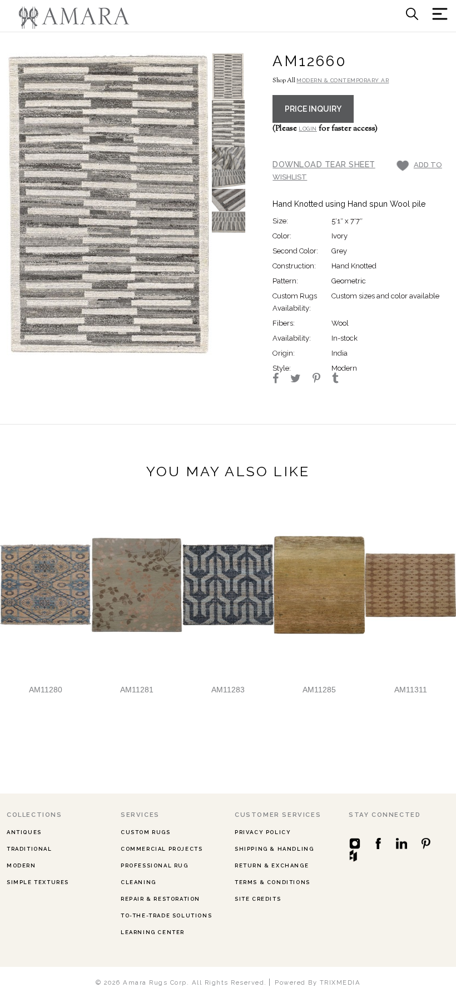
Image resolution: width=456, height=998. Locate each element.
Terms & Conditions (272, 882)
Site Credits (258, 899)
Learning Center (153, 932)
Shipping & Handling (274, 849)
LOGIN (308, 129)
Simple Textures (38, 882)
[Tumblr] (340, 380)
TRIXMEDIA (340, 982)
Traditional (29, 849)
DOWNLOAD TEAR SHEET (323, 164)
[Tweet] (300, 380)
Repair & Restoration (160, 899)
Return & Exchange (272, 865)
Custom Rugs (146, 832)
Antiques (24, 832)
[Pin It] (321, 380)
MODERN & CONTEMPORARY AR (342, 80)
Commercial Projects (161, 849)
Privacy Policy (263, 832)
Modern (21, 865)
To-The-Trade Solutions (166, 915)
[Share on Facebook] (280, 380)
